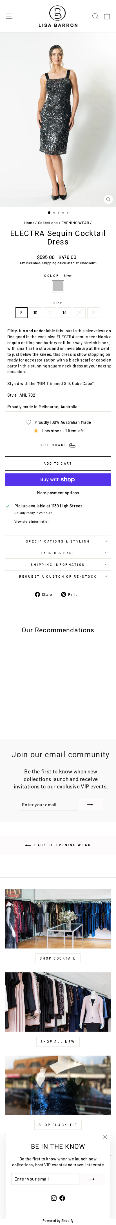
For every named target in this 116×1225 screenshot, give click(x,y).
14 (64, 312)
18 (94, 312)
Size (58, 303)
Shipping (49, 263)
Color (58, 275)
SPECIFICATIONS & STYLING (58, 541)
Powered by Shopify (58, 1220)
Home (29, 222)
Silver (58, 286)
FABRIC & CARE (58, 553)
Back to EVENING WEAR (62, 845)
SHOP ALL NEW (58, 1041)
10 (35, 312)
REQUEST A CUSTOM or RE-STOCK (58, 576)
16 (79, 312)
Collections (48, 222)
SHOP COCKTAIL (58, 958)
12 (50, 312)
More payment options (58, 492)
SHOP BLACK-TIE (58, 1125)
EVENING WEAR (75, 222)
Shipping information (58, 564)
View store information (31, 521)
